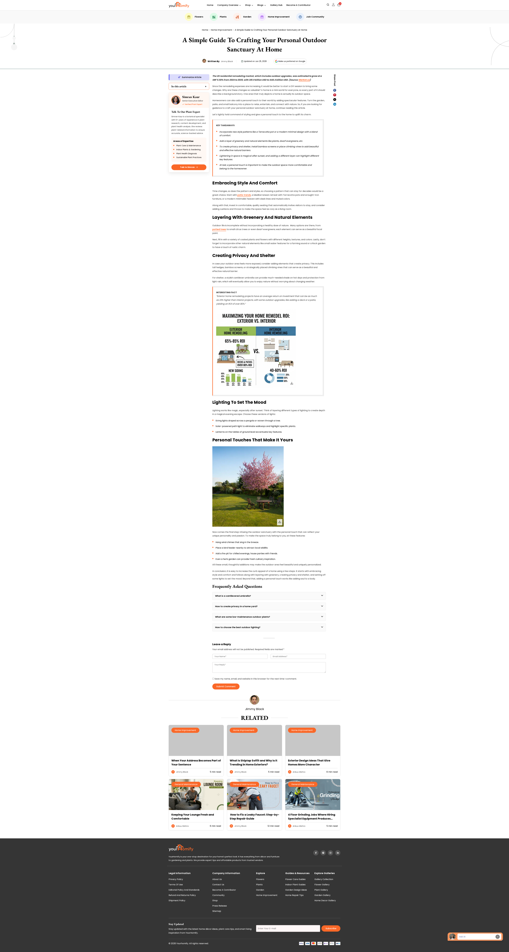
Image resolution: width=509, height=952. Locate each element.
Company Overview (227, 5)
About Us (217, 879)
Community (218, 895)
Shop (248, 5)
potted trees (219, 229)
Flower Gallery (322, 884)
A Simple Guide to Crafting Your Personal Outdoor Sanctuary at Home (271, 29)
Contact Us (218, 884)
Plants (223, 16)
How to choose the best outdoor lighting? (237, 627)
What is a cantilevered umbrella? (233, 595)
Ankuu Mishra (299, 771)
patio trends (244, 194)
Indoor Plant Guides (295, 884)
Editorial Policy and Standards (184, 889)
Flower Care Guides (295, 879)
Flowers (199, 16)
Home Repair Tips (294, 895)
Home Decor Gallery (325, 900)
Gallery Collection (323, 879)
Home (210, 5)
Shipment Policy (177, 900)
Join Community (315, 16)
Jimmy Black (227, 61)
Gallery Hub (276, 5)
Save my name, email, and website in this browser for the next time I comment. (256, 678)
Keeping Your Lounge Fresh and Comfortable (192, 816)
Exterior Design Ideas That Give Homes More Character (309, 762)
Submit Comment (226, 686)
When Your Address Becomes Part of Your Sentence (196, 762)
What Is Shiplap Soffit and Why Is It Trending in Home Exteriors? (253, 762)
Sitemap (216, 911)
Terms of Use (176, 884)
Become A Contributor (298, 5)
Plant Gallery (321, 889)
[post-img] (196, 809)
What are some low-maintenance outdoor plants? (242, 616)
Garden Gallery (322, 895)
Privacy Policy (176, 879)
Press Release (219, 905)
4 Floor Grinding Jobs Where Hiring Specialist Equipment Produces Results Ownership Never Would (311, 817)
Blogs (260, 5)
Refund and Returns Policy (182, 895)
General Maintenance (186, 784)
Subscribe (331, 928)
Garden (247, 16)
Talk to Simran (187, 167)
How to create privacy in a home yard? (236, 606)
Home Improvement (279, 16)
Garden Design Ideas (296, 889)
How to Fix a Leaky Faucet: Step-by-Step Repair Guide (254, 816)
